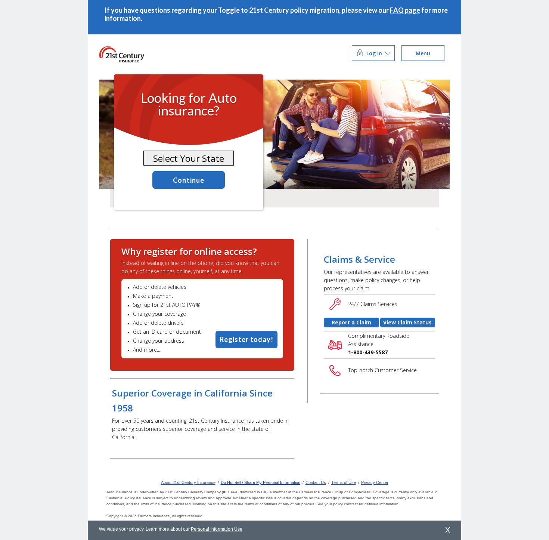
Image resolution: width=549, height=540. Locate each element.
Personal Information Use (216, 529)
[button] (373, 53)
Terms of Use (343, 482)
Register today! (246, 339)
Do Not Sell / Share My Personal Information (260, 482)
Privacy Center (374, 482)
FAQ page (405, 10)
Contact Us (315, 482)
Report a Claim (351, 322)
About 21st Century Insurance (188, 482)
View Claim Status (407, 322)
